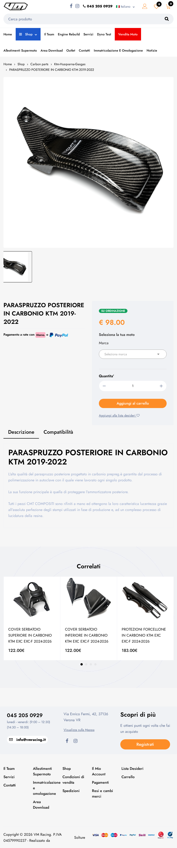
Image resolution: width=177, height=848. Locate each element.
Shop (28, 34)
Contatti (84, 50)
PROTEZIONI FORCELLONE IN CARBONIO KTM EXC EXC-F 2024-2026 (144, 635)
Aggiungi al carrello (133, 403)
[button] (81, 664)
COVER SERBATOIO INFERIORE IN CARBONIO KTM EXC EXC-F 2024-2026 (86, 635)
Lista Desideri (132, 768)
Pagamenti (100, 782)
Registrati (145, 744)
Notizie (152, 50)
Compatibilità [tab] (58, 432)
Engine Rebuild (69, 34)
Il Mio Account (98, 771)
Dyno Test (104, 34)
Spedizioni (71, 790)
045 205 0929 (25, 715)
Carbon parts (39, 64)
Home (7, 34)
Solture (79, 837)
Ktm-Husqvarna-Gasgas (70, 64)
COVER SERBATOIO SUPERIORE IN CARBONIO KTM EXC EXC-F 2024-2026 (30, 635)
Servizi (88, 34)
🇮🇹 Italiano (123, 6)
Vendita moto (128, 34)
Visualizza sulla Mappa (79, 729)
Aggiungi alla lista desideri (117, 415)
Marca (104, 343)
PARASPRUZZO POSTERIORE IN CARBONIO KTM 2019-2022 (51, 69)
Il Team (49, 34)
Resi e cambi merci (102, 793)
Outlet (70, 50)
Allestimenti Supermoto (20, 50)
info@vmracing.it (31, 739)
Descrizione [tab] (21, 432)
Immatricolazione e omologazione (118, 50)
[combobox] (133, 354)
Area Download (52, 50)
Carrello (128, 777)
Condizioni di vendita (73, 779)
